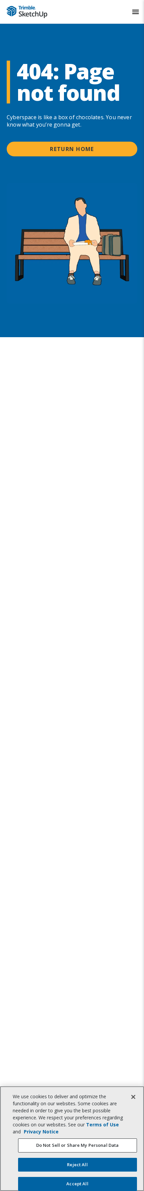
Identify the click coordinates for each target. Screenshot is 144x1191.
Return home (72, 149)
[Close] (133, 1097)
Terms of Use (102, 1124)
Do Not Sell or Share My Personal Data (77, 1145)
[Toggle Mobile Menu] (135, 12)
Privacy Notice (41, 1131)
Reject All (77, 1165)
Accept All (77, 1184)
